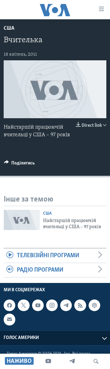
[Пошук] (96, 361)
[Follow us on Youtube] (38, 305)
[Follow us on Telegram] (66, 305)
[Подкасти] (94, 305)
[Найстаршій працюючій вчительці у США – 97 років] (22, 220)
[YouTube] (48, 361)
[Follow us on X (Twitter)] (23, 305)
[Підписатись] (9, 320)
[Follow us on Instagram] (52, 305)
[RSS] (80, 305)
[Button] (19, 164)
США (9, 28)
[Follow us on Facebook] (9, 305)
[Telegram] (72, 361)
